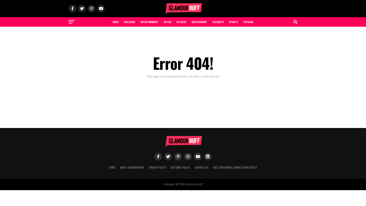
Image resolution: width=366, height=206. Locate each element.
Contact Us (202, 167)
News (116, 22)
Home (112, 167)
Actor (167, 22)
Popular (248, 22)
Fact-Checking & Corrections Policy (235, 167)
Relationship (199, 22)
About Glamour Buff (132, 167)
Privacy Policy (157, 167)
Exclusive (129, 22)
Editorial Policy (180, 167)
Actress (181, 22)
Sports (233, 22)
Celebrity (218, 22)
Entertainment (149, 22)
